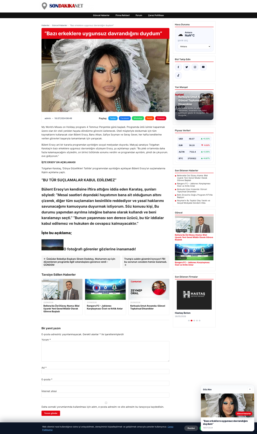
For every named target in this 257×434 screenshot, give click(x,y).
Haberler (45, 25)
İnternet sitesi (49, 391)
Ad (44, 367)
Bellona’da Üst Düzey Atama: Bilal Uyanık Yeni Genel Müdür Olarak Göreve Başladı (192, 177)
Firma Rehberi (123, 15)
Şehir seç (183, 40)
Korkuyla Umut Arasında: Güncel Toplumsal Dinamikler (192, 190)
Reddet (191, 428)
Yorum (46, 339)
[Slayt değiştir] (189, 320)
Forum (139, 15)
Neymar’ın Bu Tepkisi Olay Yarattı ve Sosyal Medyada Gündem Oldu (193, 201)
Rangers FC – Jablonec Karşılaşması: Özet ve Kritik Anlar (194, 184)
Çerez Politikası (156, 15)
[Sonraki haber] (208, 95)
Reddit (149, 118)
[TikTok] (178, 75)
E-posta (46, 379)
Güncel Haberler (101, 15)
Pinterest (160, 118)
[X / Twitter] (186, 67)
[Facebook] (178, 67)
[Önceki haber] (202, 95)
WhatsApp (138, 118)
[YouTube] (203, 67)
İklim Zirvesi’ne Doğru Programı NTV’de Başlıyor (195, 196)
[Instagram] (195, 67)
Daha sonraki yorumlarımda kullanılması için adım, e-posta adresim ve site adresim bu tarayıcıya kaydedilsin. (102, 406)
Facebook (125, 118)
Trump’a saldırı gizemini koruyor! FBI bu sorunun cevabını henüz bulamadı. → (145, 261)
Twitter (113, 118)
